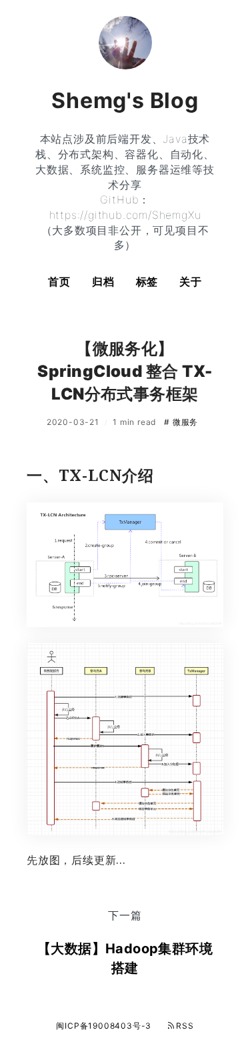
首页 (59, 281)
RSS (184, 1026)
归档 (103, 281)
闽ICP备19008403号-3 (103, 1026)
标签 (147, 281)
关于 (190, 281)
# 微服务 (181, 422)
